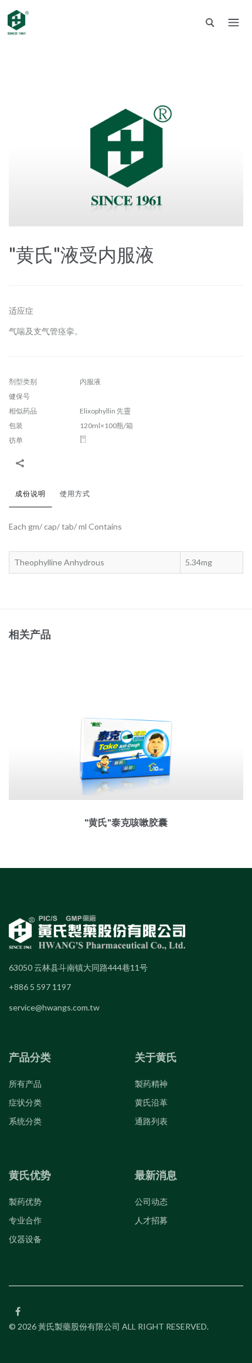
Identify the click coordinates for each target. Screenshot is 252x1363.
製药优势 (25, 1201)
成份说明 (30, 493)
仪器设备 (25, 1239)
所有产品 (25, 1084)
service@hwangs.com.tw (54, 1007)
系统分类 (25, 1121)
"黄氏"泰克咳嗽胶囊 (126, 822)
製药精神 (151, 1084)
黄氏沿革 (151, 1102)
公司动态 (151, 1201)
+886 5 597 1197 (40, 987)
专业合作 (25, 1220)
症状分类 (25, 1102)
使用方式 (75, 493)
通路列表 (151, 1121)
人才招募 (151, 1220)
